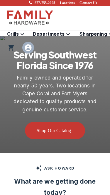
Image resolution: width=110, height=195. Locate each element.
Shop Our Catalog (54, 130)
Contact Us (88, 3)
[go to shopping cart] (11, 47)
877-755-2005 (45, 3)
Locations (67, 3)
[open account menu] (28, 48)
